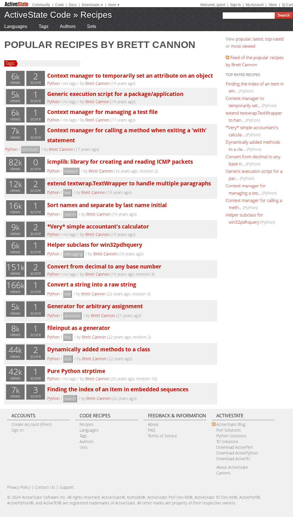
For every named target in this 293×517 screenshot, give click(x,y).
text (67, 192)
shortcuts (30, 149)
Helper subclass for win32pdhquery (94, 245)
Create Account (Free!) (31, 424)
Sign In (235, 5)
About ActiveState (232, 467)
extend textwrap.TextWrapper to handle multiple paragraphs (129, 183)
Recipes (96, 14)
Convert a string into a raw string (91, 284)
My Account (255, 5)
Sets (91, 26)
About (153, 424)
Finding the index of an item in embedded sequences (117, 389)
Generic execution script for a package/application (115, 94)
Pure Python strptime (76, 371)
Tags (43, 26)
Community (41, 5)
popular (243, 39)
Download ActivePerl (234, 447)
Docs (73, 5)
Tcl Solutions (227, 441)
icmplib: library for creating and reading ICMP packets (120, 161)
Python (53, 83)
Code (59, 5)
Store (273, 5)
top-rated (274, 39)
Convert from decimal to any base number (104, 266)
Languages (15, 26)
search (70, 214)
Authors (68, 26)
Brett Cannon (97, 83)
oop (67, 358)
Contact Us (45, 487)
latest (258, 39)
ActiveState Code (37, 14)
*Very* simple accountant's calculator (98, 226)
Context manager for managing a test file (102, 112)
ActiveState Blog (230, 424)
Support (67, 487)
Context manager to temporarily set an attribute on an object (130, 75)
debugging (73, 254)
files (67, 337)
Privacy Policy (18, 487)
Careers (223, 473)
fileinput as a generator (78, 328)
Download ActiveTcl (233, 458)
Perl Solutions (228, 430)
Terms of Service (162, 435)
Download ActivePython (237, 453)
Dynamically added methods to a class (98, 349)
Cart (289, 5)
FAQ (151, 430)
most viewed (243, 46)
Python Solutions (231, 435)
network (71, 171)
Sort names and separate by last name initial (107, 205)
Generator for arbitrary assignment (95, 306)
